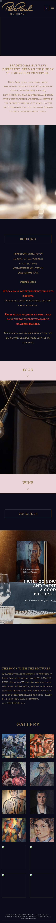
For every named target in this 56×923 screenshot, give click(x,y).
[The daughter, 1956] (14, 774)
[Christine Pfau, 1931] (42, 802)
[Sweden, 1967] (42, 858)
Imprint (31, 915)
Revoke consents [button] (28, 919)
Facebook (22, 915)
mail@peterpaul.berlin (28, 268)
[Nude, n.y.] (14, 830)
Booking (28, 239)
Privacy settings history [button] (40, 917)
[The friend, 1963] (14, 802)
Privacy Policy (42, 915)
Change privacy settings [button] (16, 917)
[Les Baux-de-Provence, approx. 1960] (14, 746)
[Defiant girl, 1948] (42, 830)
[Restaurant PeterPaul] (17, 8)
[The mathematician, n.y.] (42, 774)
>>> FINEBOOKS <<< (13, 703)
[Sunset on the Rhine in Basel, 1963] (14, 858)
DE (46, 8)
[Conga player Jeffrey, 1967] (42, 746)
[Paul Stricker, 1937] (14, 886)
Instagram (11, 915)
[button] (52, 8)
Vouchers (28, 513)
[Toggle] (27, 376)
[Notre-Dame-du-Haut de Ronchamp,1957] (42, 886)
